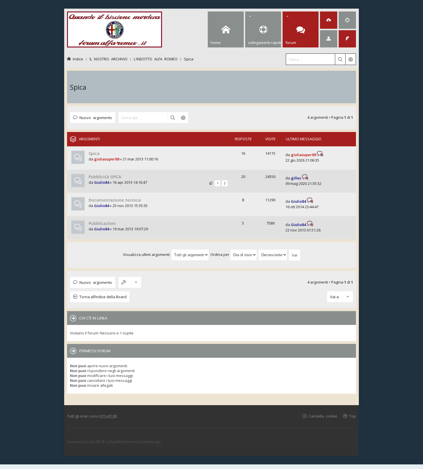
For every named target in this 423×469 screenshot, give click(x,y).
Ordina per (220, 254)
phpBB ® (97, 441)
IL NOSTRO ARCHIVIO (108, 59)
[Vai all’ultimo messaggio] (320, 154)
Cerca (172, 117)
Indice (78, 59)
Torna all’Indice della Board (103, 296)
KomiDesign (150, 441)
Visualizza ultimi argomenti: (147, 254)
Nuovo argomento (95, 117)
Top (352, 416)
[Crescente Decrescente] (273, 254)
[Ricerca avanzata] (350, 59)
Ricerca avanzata (183, 117)
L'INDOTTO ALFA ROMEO (156, 59)
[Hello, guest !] (328, 38)
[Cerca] (340, 59)
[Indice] (114, 29)
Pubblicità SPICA (105, 176)
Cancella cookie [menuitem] (323, 416)
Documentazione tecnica (115, 200)
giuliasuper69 (106, 159)
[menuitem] (328, 20)
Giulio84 (101, 182)
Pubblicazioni (102, 223)
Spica (188, 59)
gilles (296, 178)
